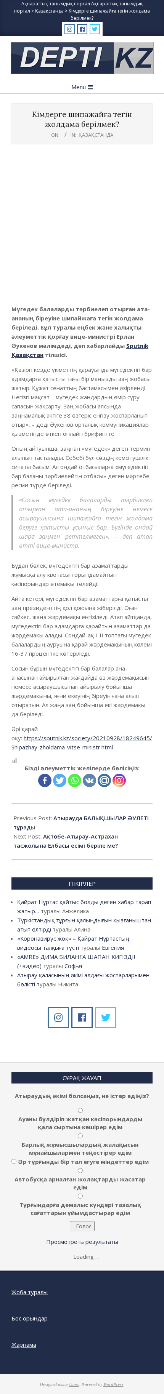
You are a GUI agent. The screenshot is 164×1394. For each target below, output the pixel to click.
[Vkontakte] (89, 780)
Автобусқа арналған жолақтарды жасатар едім (80, 1183)
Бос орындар (29, 1318)
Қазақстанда (96, 134)
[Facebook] (44, 780)
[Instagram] (119, 780)
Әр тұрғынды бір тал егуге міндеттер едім (83, 1161)
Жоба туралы (29, 1292)
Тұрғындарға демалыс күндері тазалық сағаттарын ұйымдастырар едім (80, 1208)
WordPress (113, 1384)
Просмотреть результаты (82, 1241)
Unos (74, 1384)
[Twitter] (59, 780)
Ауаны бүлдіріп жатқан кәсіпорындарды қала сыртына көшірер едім (80, 1123)
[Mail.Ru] (104, 780)
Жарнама (23, 1344)
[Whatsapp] (74, 780)
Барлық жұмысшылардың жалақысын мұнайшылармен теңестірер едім (80, 1148)
